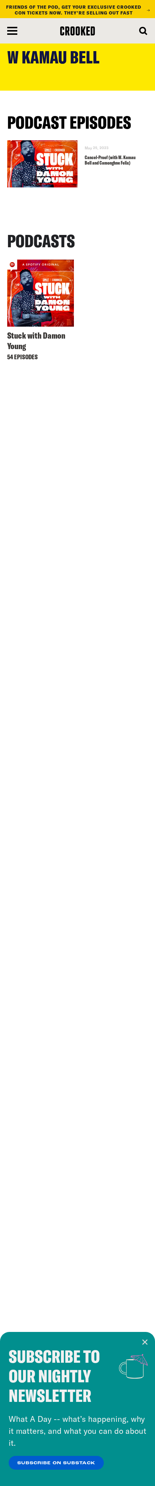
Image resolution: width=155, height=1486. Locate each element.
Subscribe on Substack (56, 1463)
